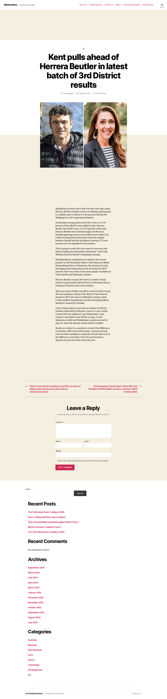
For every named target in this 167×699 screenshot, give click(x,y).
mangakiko (70, 93)
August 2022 (34, 617)
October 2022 (34, 607)
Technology (33, 665)
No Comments (101, 93)
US (83, 48)
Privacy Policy (148, 5)
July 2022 (33, 622)
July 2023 (33, 577)
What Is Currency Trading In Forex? (44, 527)
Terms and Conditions (131, 5)
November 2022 (36, 602)
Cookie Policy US (95, 5)
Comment (59, 422)
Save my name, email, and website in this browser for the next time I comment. (82, 461)
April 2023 (33, 582)
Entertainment (35, 650)
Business (32, 645)
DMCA (118, 5)
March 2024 (34, 572)
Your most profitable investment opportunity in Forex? (53, 522)
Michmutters (10, 5)
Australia (32, 640)
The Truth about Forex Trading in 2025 (46, 512)
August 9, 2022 (84, 93)
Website (58, 451)
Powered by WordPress (54, 694)
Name (58, 441)
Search (28, 489)
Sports (31, 660)
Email (86, 441)
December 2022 (36, 597)
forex (30, 655)
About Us (83, 5)
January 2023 (34, 592)
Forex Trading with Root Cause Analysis (47, 517)
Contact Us (108, 5)
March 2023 (33, 587)
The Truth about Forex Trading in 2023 (46, 532)
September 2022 (36, 612)
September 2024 (36, 567)
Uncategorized (35, 670)
